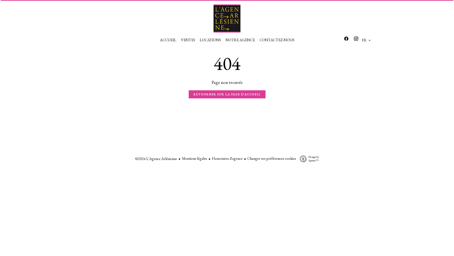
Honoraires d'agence (227, 158)
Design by (313, 158)
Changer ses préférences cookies (271, 158)
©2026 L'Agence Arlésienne (156, 158)
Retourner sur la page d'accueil (227, 94)
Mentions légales (194, 158)
